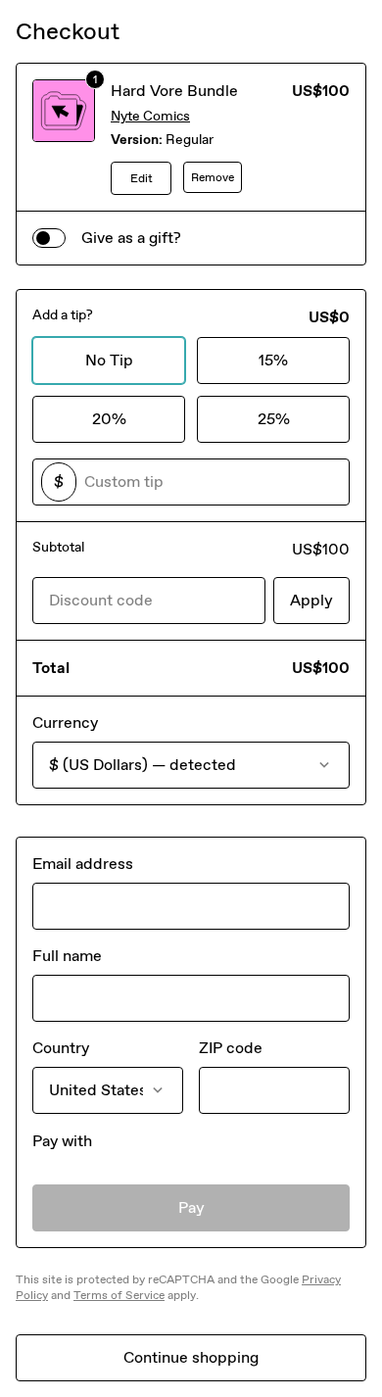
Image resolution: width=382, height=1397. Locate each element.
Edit (141, 178)
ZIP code (231, 1047)
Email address (82, 863)
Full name (67, 955)
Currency (65, 722)
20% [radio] (109, 418)
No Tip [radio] (109, 360)
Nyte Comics (150, 116)
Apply (311, 600)
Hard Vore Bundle (174, 90)
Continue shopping (191, 1357)
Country (60, 1047)
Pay (191, 1207)
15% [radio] (273, 360)
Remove (212, 177)
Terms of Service (119, 1295)
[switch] (49, 238)
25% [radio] (274, 418)
